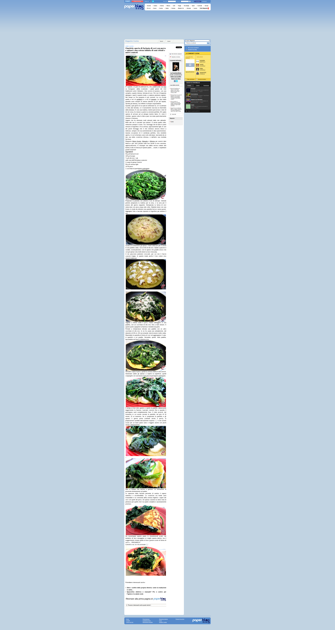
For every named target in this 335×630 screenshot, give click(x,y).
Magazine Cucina (132, 41)
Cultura (155, 5)
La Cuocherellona (131, 54)
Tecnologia (186, 5)
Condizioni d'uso (147, 620)
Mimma (152, 141)
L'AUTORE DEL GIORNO (189, 57)
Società (149, 5)
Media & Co (181, 8)
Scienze (173, 8)
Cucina (172, 121)
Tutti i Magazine (204, 8)
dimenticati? (204, 1)
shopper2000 (203, 72)
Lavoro (195, 8)
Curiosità (199, 5)
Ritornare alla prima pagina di (139, 599)
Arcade (189, 85)
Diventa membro (202, 79)
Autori (168, 41)
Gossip (206, 5)
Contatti (128, 620)
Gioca (201, 91)
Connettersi (197, 1)
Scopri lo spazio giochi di (194, 111)
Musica (168, 5)
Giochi (161, 41)
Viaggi (179, 5)
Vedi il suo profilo (175, 76)
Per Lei (148, 8)
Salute (167, 8)
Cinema (162, 5)
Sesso (154, 8)
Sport (193, 5)
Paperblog (134, 7)
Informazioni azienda (148, 622)
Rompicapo (206, 85)
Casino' (198, 85)
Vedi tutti (174, 114)
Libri (174, 5)
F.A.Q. (160, 620)
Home (127, 1)
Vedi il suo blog (175, 78)
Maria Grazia (136, 141)
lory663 (201, 64)
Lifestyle (189, 8)
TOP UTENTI (200, 56)
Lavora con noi (129, 622)
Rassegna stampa (163, 619)
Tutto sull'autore (190, 79)
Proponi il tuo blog (192, 49)
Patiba (201, 68)
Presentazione (146, 619)
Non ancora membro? (193, 47)
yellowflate (202, 60)
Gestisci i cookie (163, 622)
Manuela (145, 141)
